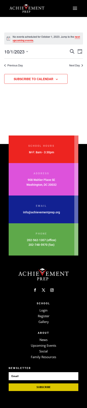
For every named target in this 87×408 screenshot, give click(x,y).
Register (43, 316)
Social (43, 351)
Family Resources (43, 357)
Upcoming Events (43, 345)
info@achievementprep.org (41, 212)
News (43, 340)
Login (43, 310)
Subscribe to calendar (33, 79)
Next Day (74, 65)
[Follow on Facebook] (35, 290)
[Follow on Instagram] (52, 290)
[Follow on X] (43, 290)
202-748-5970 (38, 244)
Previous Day (15, 65)
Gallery (43, 322)
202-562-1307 (36, 240)
